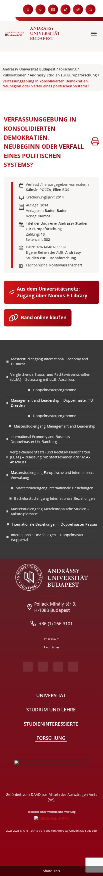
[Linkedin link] (73, 667)
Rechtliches (51, 647)
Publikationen (14, 75)
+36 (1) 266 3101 (56, 623)
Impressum (51, 638)
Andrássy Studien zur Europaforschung (63, 75)
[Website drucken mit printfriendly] (95, 142)
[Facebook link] (28, 667)
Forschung (67, 69)
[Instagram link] (58, 667)
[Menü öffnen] (94, 33)
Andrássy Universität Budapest (29, 69)
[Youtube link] (43, 667)
